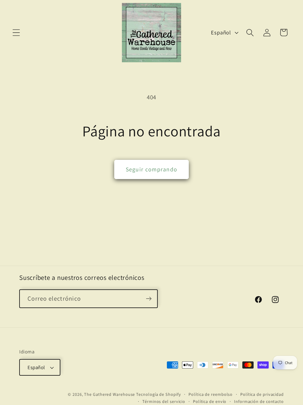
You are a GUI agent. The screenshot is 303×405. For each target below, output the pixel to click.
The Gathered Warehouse (109, 394)
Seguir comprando (152, 169)
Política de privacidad (262, 394)
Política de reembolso (210, 394)
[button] (16, 32)
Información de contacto (259, 401)
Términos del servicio (163, 401)
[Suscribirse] (148, 298)
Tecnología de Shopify (158, 394)
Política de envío (209, 401)
